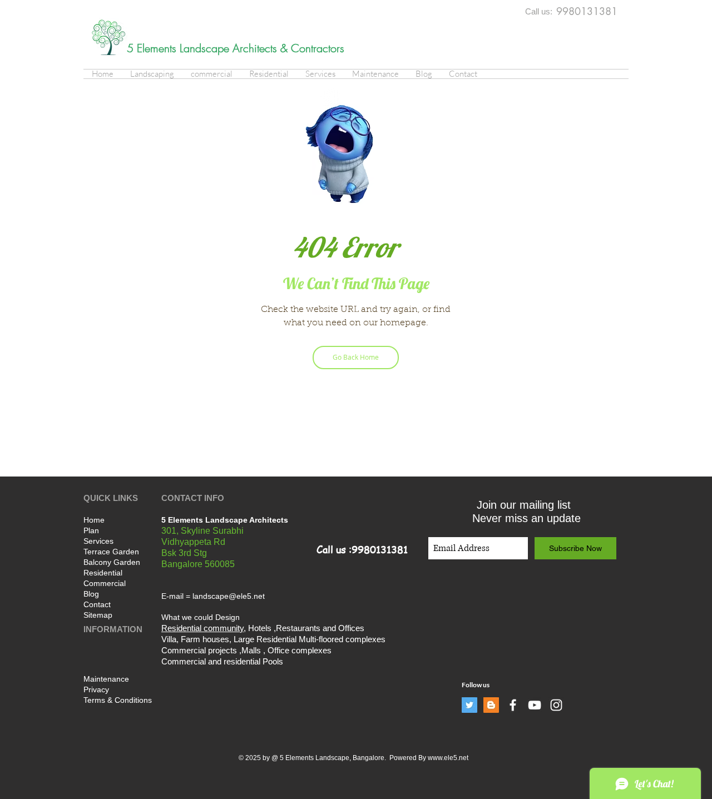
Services (98, 541)
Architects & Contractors (288, 48)
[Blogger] (491, 705)
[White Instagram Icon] (556, 705)
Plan (91, 530)
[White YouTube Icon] (534, 705)
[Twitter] (469, 705)
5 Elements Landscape (180, 48)
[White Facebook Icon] (513, 705)
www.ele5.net (448, 758)
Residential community (202, 628)
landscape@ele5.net (228, 596)
